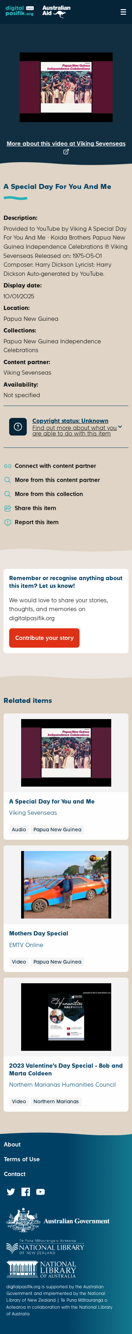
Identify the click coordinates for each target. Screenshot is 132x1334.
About (12, 1144)
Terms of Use (22, 1159)
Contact (14, 1174)
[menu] (123, 12)
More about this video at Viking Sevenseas (66, 143)
